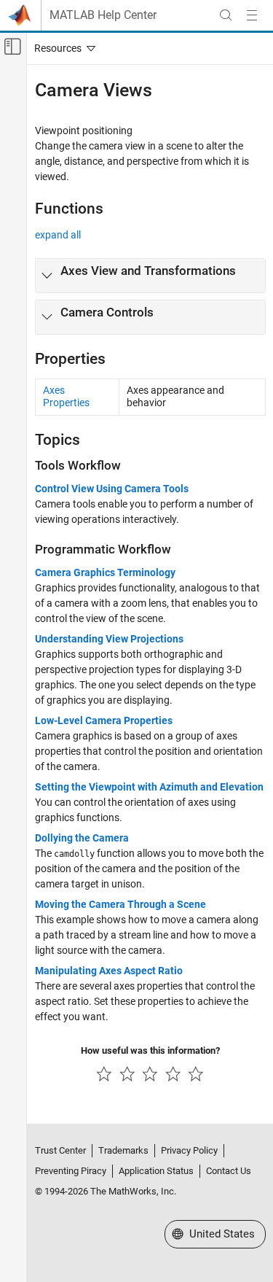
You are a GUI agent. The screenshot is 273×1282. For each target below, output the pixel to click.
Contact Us (228, 1170)
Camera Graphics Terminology (105, 572)
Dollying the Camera (82, 838)
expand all (58, 235)
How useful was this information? (150, 1050)
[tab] (150, 275)
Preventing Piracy (70, 1170)
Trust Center (60, 1150)
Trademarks (123, 1150)
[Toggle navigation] (62, 48)
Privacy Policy (189, 1150)
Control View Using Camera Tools (112, 488)
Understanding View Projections (109, 639)
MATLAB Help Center (103, 15)
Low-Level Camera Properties (104, 720)
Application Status (156, 1170)
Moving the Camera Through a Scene (120, 904)
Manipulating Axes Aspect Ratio (109, 970)
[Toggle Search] (225, 15)
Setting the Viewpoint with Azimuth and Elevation (149, 787)
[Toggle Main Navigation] (252, 15)
